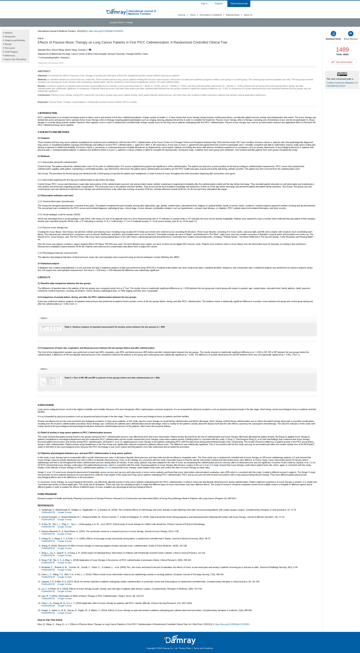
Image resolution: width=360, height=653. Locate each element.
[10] (293, 457)
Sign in (204, 3)
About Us (248, 15)
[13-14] (108, 467)
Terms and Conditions (203, 648)
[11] (311, 462)
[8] (255, 439)
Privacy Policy (185, 648)
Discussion (10, 48)
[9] (121, 442)
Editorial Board (232, 15)
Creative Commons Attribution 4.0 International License (342, 84)
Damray (181, 15)
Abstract (8, 33)
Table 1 (73, 304)
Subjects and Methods (15, 40)
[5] (195, 221)
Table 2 (295, 354)
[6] (286, 437)
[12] (211, 465)
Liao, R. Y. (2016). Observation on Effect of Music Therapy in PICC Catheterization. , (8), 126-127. (92, 597)
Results (8, 44)
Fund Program (11, 52)
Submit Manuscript (239, 3)
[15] (53, 472)
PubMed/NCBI (48, 512)
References (10, 55)
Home (193, 15)
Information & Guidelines (211, 15)
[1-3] (168, 117)
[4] (307, 120)
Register (219, 3)
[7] (234, 439)
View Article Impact (344, 62)
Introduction (10, 36)
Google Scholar (65, 512)
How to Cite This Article (15, 59)
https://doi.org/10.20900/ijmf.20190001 (106, 31)
